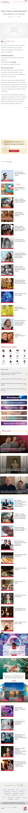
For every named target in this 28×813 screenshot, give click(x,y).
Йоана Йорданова (8, 632)
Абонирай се (14, 151)
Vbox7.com (14, 791)
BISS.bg (21, 795)
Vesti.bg (18, 789)
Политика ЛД (10, 797)
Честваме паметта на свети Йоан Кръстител (12, 379)
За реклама (18, 797)
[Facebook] (17, 785)
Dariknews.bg (7, 791)
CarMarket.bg (15, 795)
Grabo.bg (22, 793)
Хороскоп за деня (9, 347)
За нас (4, 797)
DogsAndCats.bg (7, 793)
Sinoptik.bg (21, 791)
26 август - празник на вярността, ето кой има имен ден (12, 389)
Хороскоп (20, 1)
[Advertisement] (14, 122)
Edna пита (6, 431)
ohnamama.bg (17, 185)
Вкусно (14, 8)
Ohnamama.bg (11, 789)
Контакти (17, 799)
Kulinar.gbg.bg (9, 161)
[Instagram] (21, 785)
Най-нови (15, 1)
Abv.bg (4, 789)
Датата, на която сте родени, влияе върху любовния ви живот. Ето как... (11, 373)
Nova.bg (23, 789)
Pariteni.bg (7, 795)
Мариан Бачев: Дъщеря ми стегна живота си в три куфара (13, 384)
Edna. (6, 2)
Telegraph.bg (15, 793)
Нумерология (25, 1)
